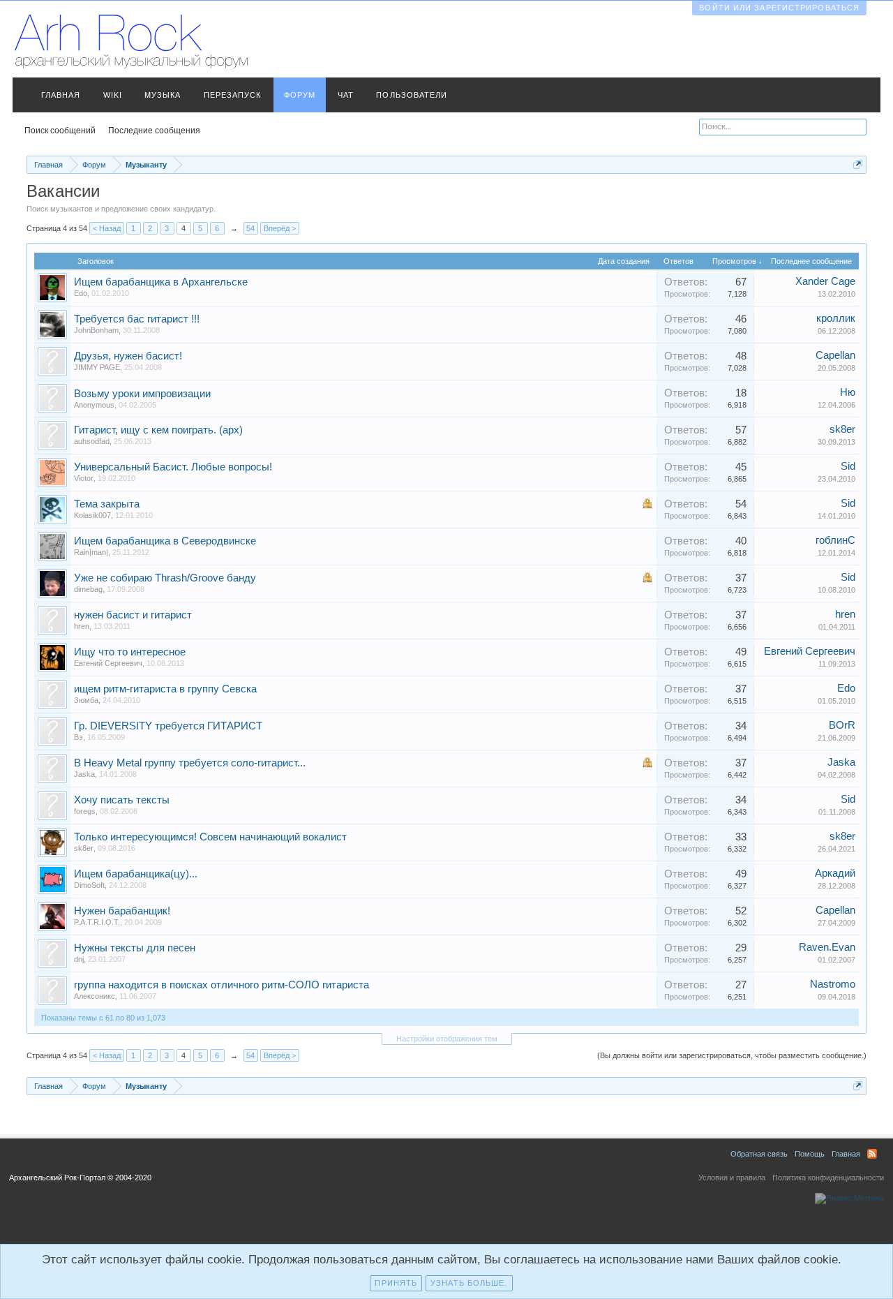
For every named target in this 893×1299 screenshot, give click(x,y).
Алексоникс (94, 996)
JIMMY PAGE (97, 367)
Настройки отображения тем (446, 1038)
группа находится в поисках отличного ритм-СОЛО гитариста (221, 984)
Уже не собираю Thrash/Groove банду (165, 578)
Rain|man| (91, 552)
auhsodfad (92, 441)
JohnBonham (96, 330)
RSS (872, 1154)
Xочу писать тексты (122, 800)
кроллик (835, 318)
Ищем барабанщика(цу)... (135, 873)
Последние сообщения (154, 130)
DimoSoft (89, 885)
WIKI (112, 95)
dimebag (88, 589)
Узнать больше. (468, 1283)
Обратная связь (759, 1154)
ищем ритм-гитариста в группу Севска (165, 689)
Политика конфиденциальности (828, 1177)
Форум (300, 95)
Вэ (78, 737)
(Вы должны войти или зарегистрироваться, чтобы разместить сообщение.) (731, 1055)
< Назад (107, 228)
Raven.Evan (827, 947)
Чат (346, 95)
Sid (848, 466)
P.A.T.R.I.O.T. (97, 922)
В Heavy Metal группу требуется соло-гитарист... (190, 763)
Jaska (84, 774)
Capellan (835, 355)
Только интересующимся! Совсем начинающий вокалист (210, 837)
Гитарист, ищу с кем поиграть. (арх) (158, 430)
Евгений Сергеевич (108, 663)
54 (250, 228)
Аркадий (835, 873)
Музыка (162, 95)
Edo (80, 293)
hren (81, 626)
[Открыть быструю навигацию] (857, 164)
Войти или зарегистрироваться (779, 7)
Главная (61, 95)
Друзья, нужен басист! (128, 356)
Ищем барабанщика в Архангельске (161, 282)
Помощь (810, 1154)
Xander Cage (825, 281)
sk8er (842, 429)
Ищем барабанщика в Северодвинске (165, 541)
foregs (85, 811)
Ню (847, 392)
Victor (83, 478)
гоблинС (835, 540)
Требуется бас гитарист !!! (137, 319)
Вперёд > (280, 228)
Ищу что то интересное (130, 652)
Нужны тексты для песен (134, 947)
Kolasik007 (92, 515)
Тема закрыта (107, 504)
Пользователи (411, 95)
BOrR (842, 725)
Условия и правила (731, 1177)
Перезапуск (233, 95)
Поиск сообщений (60, 130)
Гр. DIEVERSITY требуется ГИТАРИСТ (168, 726)
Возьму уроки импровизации (142, 393)
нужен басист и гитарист (133, 615)
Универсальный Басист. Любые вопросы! (173, 467)
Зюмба (86, 700)
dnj (79, 959)
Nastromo (832, 984)
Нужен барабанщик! (122, 910)
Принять (396, 1283)
